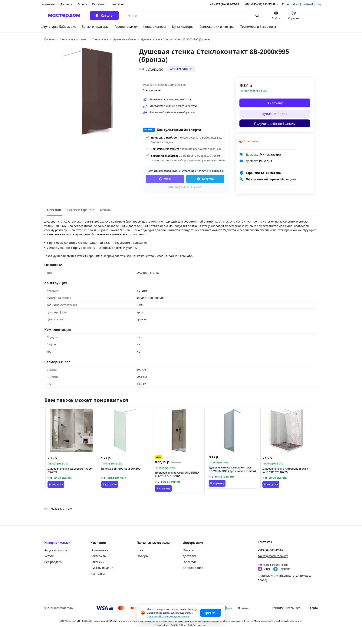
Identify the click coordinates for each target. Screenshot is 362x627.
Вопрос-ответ (193, 568)
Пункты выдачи (101, 568)
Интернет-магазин (58, 543)
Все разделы (53, 562)
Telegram (208, 179)
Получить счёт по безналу (274, 123)
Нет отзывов (154, 69)
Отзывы (105, 210)
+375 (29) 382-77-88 (226, 4)
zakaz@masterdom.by (306, 4)
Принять (211, 613)
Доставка (189, 556)
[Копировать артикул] (190, 69)
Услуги (49, 556)
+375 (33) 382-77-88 (263, 4)
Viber (167, 179)
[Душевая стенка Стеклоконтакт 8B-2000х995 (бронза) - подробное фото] (87, 91)
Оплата (188, 550)
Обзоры (142, 556)
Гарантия (189, 562)
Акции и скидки (55, 550)
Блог (140, 550)
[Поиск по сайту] (257, 15)
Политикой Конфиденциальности (168, 616)
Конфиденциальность (286, 608)
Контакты (97, 574)
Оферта (313, 608)
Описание (54, 210)
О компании (99, 550)
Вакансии (97, 562)
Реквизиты (98, 556)
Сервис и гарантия (80, 210)
